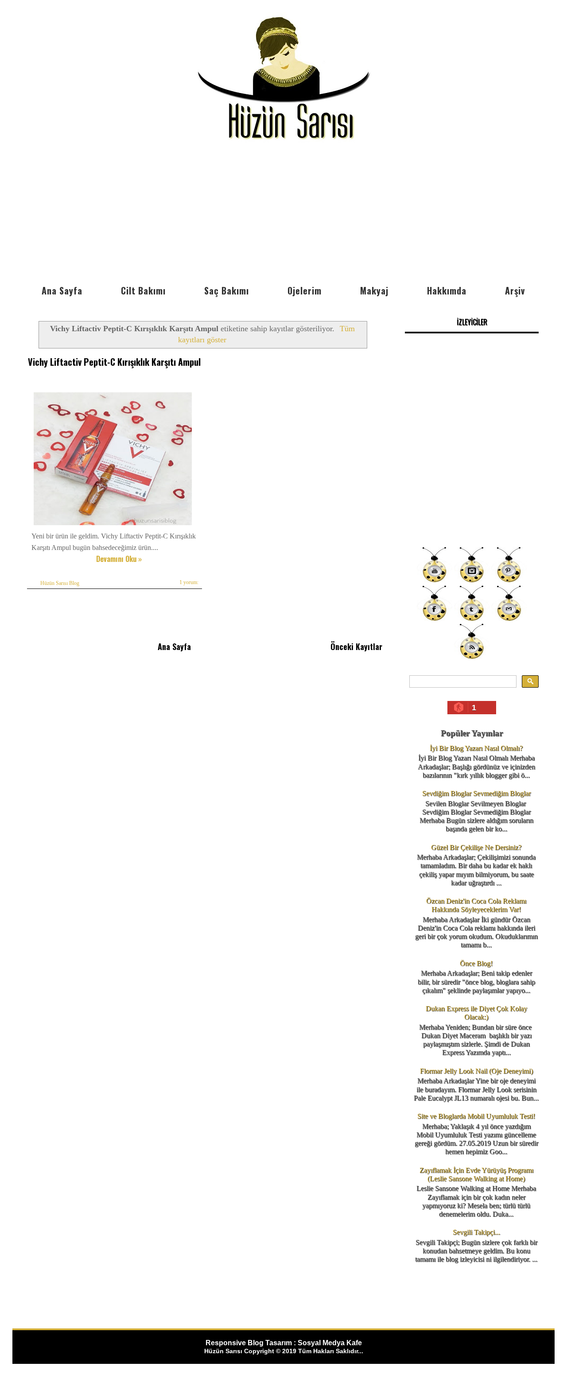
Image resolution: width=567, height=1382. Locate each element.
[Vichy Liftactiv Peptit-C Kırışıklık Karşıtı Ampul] (112, 525)
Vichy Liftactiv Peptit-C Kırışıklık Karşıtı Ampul (114, 361)
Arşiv (515, 290)
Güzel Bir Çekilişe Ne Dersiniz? (476, 847)
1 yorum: (188, 582)
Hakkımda (446, 290)
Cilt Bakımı (143, 290)
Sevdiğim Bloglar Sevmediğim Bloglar (476, 793)
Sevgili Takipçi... (476, 1232)
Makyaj (374, 290)
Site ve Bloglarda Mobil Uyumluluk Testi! (476, 1116)
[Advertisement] (283, 214)
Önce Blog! (476, 963)
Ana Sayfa (62, 290)
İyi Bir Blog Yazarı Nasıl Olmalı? (476, 748)
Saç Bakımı (226, 290)
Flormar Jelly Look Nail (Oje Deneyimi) (476, 1071)
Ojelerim (304, 290)
